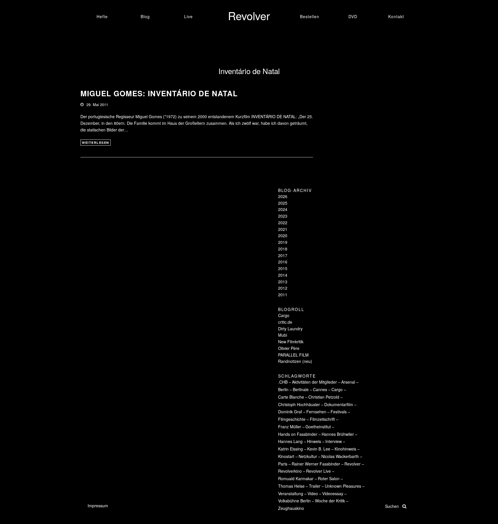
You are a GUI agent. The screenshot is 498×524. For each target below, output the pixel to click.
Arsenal (348, 382)
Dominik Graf (290, 411)
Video (313, 493)
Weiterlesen (95, 142)
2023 (282, 216)
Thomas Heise (291, 486)
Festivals (339, 411)
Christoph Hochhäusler (299, 404)
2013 (282, 281)
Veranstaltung (290, 493)
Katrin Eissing (290, 449)
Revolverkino (290, 471)
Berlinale (301, 389)
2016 (282, 262)
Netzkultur (308, 456)
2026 (282, 196)
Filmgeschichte (291, 419)
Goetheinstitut (318, 426)
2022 (282, 222)
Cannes (320, 389)
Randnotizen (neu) (295, 361)
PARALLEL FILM (293, 355)
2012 (282, 288)
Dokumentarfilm (338, 404)
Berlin (283, 389)
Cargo (283, 315)
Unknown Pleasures (343, 486)
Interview (333, 441)
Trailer (314, 486)
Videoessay (332, 493)
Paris (282, 464)
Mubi (282, 335)
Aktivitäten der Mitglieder (314, 382)
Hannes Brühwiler (338, 434)
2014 (282, 275)
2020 (282, 235)
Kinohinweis (345, 449)
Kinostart (286, 456)
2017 (282, 255)
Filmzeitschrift (322, 419)
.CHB (283, 382)
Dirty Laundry (290, 328)
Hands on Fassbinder (297, 434)
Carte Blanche (291, 397)
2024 (282, 209)
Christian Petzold (323, 397)
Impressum (98, 505)
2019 (282, 242)
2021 (282, 229)
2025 (282, 203)
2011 (282, 294)
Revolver (352, 464)
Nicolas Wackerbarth (340, 456)
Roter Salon (328, 478)
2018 (282, 249)
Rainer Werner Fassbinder (316, 464)
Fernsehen (316, 411)
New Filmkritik (290, 341)
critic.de (285, 322)
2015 (282, 268)
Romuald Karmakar (296, 478)
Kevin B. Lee (318, 449)
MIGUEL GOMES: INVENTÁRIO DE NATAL (159, 93)
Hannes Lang (290, 441)
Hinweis (314, 441)
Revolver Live (318, 471)
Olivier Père (288, 348)
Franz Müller (289, 426)
